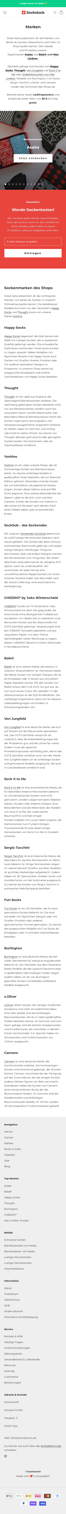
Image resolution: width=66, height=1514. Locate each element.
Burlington (11, 956)
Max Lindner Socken (16, 1220)
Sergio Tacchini (13, 856)
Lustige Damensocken (18, 1262)
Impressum (11, 1294)
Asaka (7, 1185)
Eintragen (33, 253)
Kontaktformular (51, 1446)
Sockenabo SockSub (33, 533)
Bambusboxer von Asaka (19, 1251)
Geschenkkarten (14, 1268)
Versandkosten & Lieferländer (22, 1359)
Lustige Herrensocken (17, 1257)
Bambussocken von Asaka (20, 1245)
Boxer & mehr (12, 1149)
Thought (19, 70)
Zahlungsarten (13, 1353)
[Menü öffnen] (5, 12)
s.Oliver (8, 1005)
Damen (8, 1137)
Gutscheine (11, 1376)
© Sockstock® (33, 1471)
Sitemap (9, 1371)
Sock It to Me (12, 787)
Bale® (43, 54)
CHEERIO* (10, 606)
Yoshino (17, 316)
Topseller (9, 1154)
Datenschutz (12, 1299)
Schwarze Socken (15, 1239)
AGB (7, 1305)
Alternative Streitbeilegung (21, 1317)
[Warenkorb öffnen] (61, 12)
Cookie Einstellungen (17, 1347)
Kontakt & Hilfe (13, 1336)
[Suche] (55, 12)
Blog (7, 1166)
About (8, 1288)
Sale (6, 1160)
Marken (8, 1143)
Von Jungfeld (35, 70)
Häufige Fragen (13, 1342)
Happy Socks (12, 336)
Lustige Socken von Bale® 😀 (33, 3)
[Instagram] (5, 1456)
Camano (9, 1061)
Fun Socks (10, 908)
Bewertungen (12, 1382)
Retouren (10, 1365)
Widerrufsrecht (13, 1311)
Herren (8, 1131)
